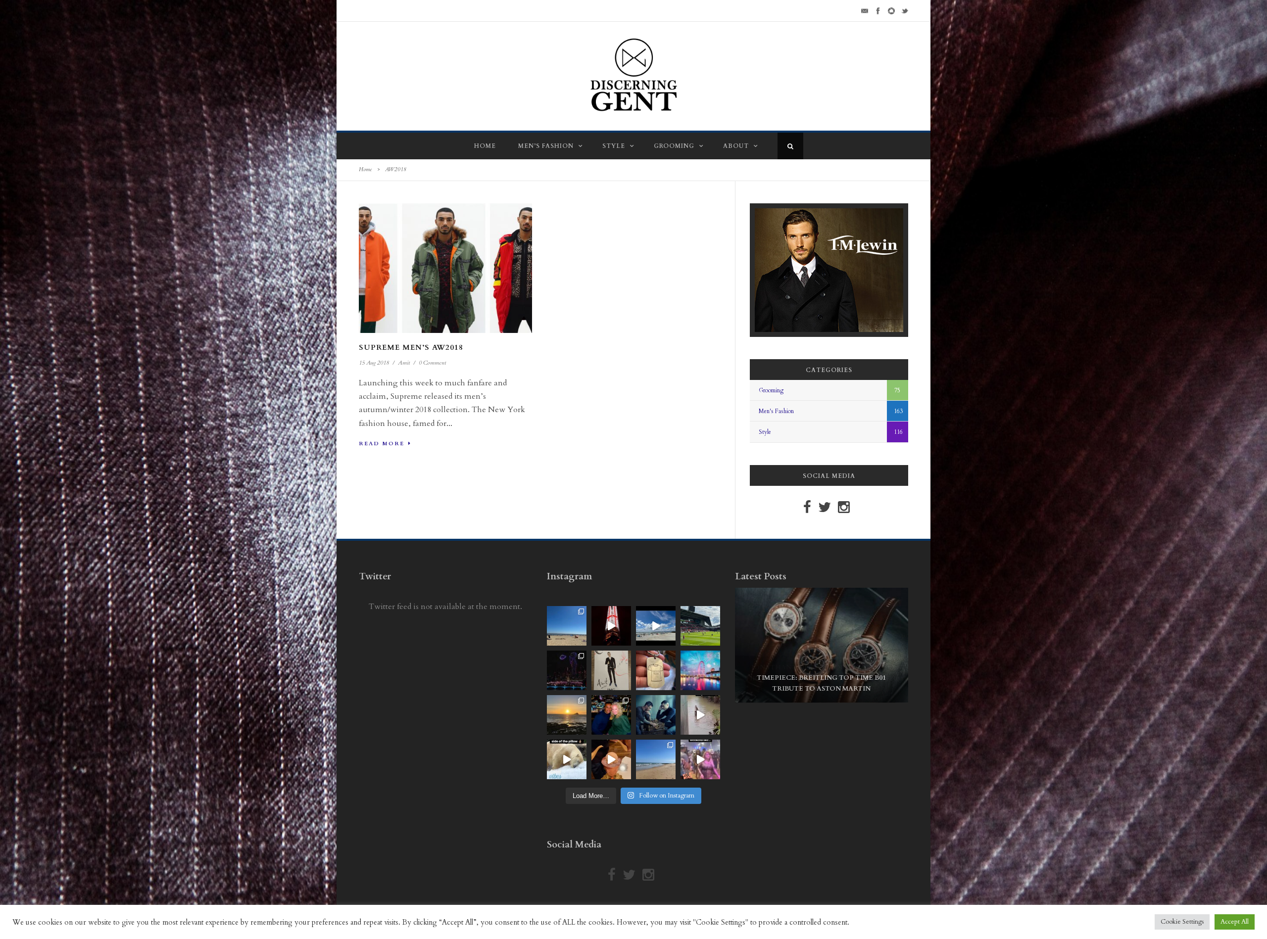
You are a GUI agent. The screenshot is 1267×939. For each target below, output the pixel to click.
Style (613, 146)
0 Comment (432, 363)
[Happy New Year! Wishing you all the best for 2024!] (566, 670)
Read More (381, 443)
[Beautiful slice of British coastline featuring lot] (656, 759)
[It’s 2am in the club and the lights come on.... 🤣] (700, 715)
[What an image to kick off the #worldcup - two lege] (656, 715)
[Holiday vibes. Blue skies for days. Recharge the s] (566, 626)
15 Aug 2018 (374, 363)
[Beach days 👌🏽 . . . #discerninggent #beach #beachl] (656, 626)
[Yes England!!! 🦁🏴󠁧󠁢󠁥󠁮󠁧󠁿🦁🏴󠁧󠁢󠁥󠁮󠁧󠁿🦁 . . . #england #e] (611, 626)
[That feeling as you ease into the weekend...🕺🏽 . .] (700, 759)
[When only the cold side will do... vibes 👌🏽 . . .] (566, 759)
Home (485, 146)
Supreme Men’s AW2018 (411, 347)
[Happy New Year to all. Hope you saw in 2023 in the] (700, 670)
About (736, 146)
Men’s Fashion (546, 146)
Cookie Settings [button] (1182, 921)
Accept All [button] (1234, 921)
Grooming (674, 146)
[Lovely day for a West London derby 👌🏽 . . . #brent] (700, 626)
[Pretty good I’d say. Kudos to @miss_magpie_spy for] (611, 670)
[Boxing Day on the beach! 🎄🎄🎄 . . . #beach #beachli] (566, 715)
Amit (404, 363)
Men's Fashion (776, 411)
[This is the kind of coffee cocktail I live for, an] (611, 759)
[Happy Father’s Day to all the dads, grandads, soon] (656, 670)
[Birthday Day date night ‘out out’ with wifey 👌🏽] (611, 715)
